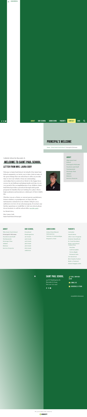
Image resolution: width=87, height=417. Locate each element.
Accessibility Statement (77, 296)
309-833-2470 (34, 208)
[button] (2, 121)
